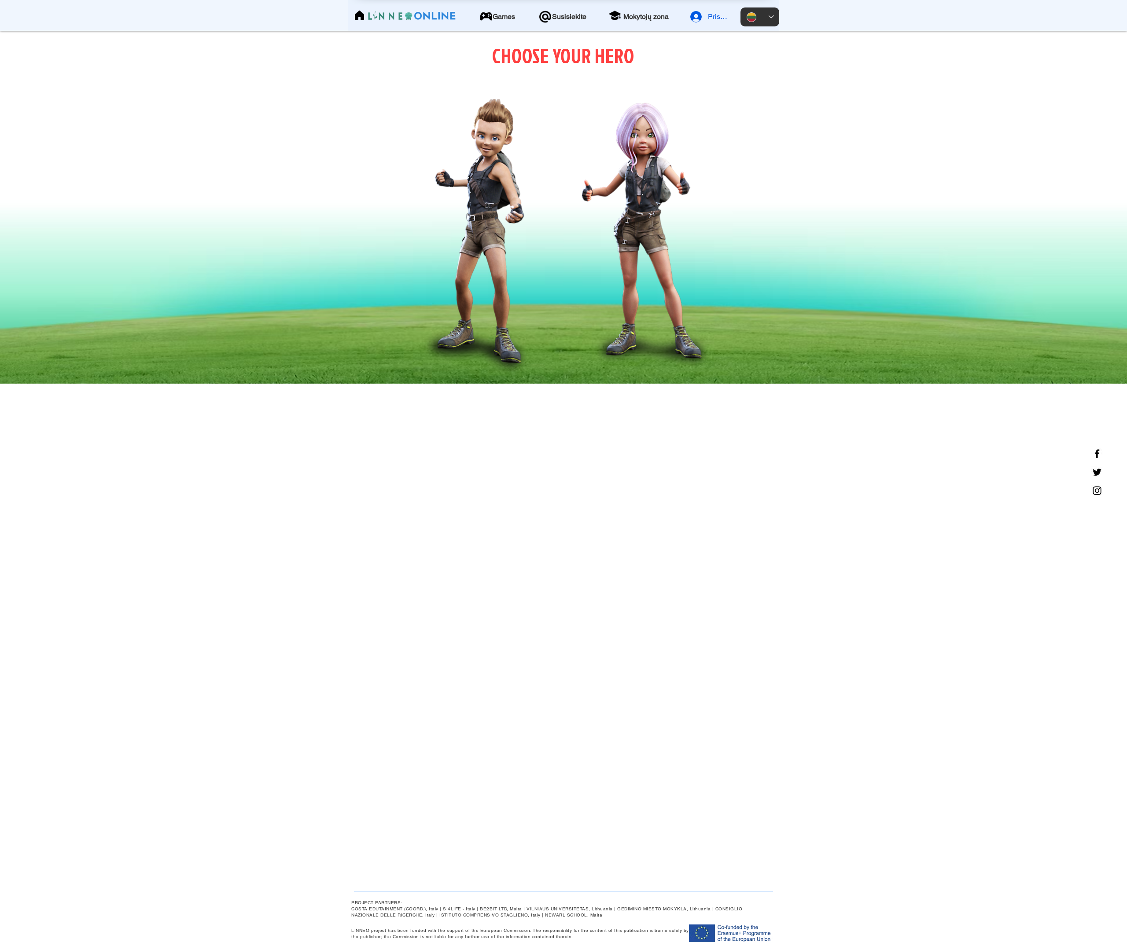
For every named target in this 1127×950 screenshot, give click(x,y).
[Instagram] (1097, 490)
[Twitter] (1097, 472)
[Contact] (545, 17)
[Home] (359, 15)
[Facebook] (1097, 453)
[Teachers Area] (615, 15)
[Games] (486, 16)
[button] (504, 17)
